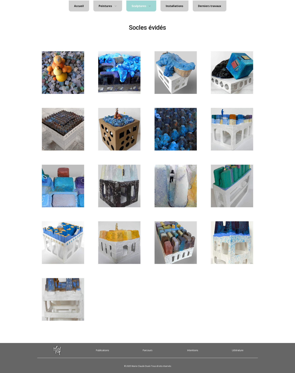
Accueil (79, 6)
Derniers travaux (209, 6)
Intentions (192, 350)
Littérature (237, 350)
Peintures (105, 6)
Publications (102, 350)
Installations (174, 6)
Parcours (147, 350)
